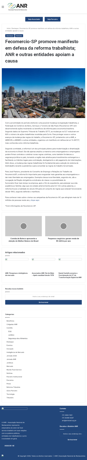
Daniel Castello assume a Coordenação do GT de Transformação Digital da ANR (70, 275)
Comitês (10, 328)
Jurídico (11, 335)
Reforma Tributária (13, 387)
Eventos (9, 345)
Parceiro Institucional (14, 377)
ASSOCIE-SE (9, 446)
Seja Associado (34, 19)
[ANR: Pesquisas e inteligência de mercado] (16, 264)
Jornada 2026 (12, 356)
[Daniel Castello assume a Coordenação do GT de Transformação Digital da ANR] (70, 264)
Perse (9, 384)
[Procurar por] (84, 7)
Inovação (10, 349)
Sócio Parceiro (12, 391)
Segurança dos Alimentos (17, 338)
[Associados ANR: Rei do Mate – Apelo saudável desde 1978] (43, 264)
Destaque (15, 28)
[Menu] (3, 7)
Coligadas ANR (12, 324)
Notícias (19, 36)
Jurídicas (10, 363)
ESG (10, 331)
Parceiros (10, 380)
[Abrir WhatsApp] (81, 454)
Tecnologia (10, 394)
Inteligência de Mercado (15, 352)
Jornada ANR (11, 359)
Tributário (10, 398)
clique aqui (34, 200)
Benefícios (10, 321)
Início (8, 28)
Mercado (10, 366)
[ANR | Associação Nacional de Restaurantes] (17, 7)
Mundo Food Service (14, 370)
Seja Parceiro (52, 19)
